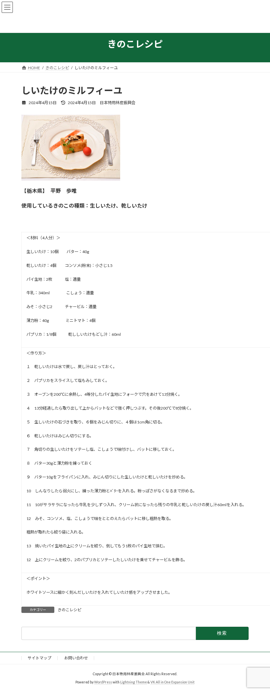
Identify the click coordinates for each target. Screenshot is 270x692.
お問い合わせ (76, 657)
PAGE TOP (258, 664)
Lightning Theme (133, 682)
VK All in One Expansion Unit (172, 682)
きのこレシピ (69, 609)
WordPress (103, 682)
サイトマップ (39, 657)
